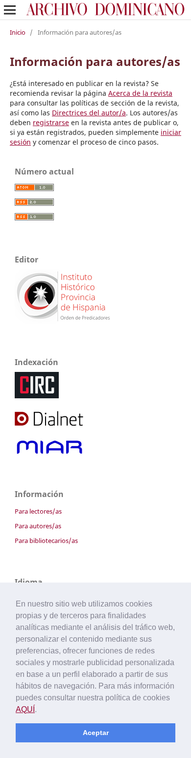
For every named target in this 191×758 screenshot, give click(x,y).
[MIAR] (50, 453)
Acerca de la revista (140, 93)
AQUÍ (25, 709)
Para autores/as (38, 525)
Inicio (17, 32)
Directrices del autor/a (89, 112)
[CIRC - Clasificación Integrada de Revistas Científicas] (37, 395)
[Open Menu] (10, 10)
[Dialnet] (50, 424)
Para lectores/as (38, 511)
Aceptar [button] (96, 732)
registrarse (51, 122)
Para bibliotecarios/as (46, 540)
